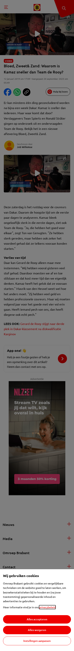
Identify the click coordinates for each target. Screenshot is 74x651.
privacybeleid (47, 607)
